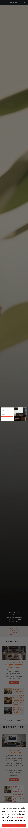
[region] (14, 815)
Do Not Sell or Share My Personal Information (14, 820)
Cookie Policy (19, 817)
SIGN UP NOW (7, 416)
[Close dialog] (26, 408)
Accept (14, 825)
